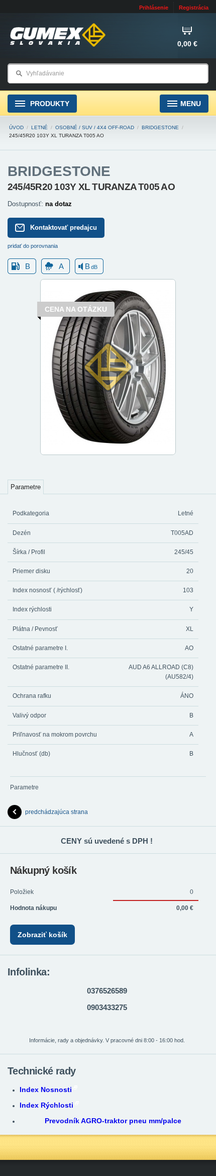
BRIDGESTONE (160, 127)
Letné (39, 127)
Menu (190, 104)
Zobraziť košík (42, 935)
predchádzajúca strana (56, 812)
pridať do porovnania (33, 246)
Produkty (48, 104)
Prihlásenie (153, 8)
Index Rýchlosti (46, 1105)
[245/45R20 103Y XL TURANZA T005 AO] (108, 453)
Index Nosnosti (46, 1089)
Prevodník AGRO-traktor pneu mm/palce (113, 1121)
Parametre (26, 487)
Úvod (16, 127)
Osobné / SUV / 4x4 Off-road (94, 127)
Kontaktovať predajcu (63, 227)
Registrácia (193, 8)
